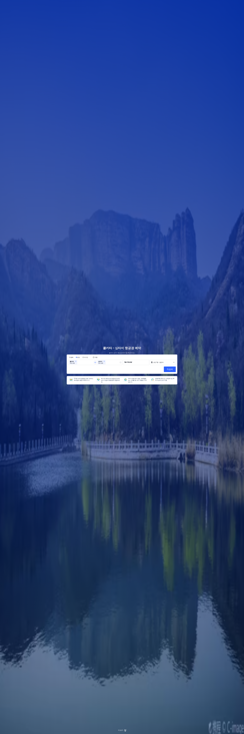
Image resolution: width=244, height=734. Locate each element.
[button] (203, 3)
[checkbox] (95, 357)
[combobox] (78, 362)
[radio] (71, 357)
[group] (81, 362)
